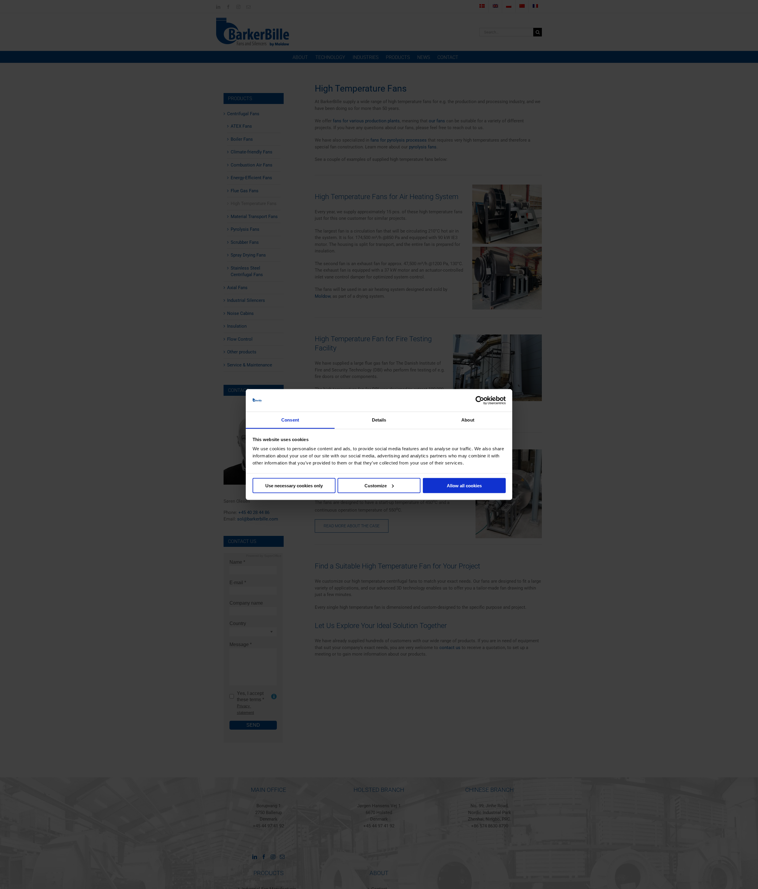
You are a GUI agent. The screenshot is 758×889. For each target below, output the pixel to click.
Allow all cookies (464, 485)
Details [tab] (379, 419)
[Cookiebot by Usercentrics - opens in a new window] (480, 400)
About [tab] (467, 419)
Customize (375, 485)
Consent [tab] (290, 419)
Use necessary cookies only (294, 485)
